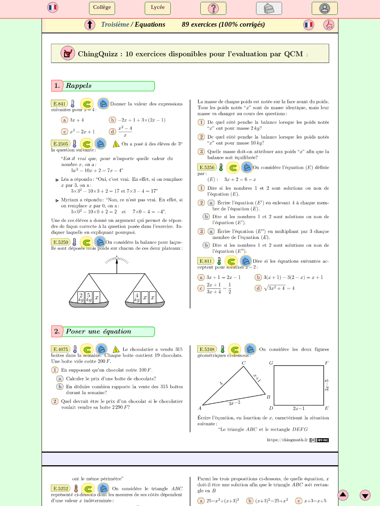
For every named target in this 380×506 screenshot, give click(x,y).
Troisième (115, 24)
